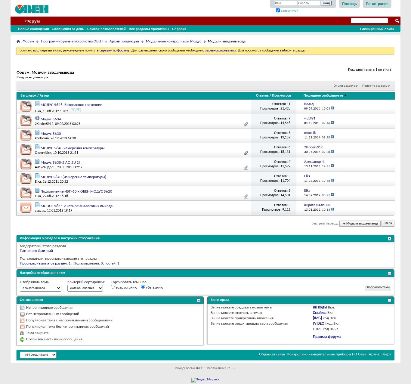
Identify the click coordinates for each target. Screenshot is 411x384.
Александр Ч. (45, 167)
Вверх (388, 223)
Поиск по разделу (374, 86)
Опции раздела (344, 86)
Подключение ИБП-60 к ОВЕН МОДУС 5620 (76, 192)
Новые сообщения (33, 29)
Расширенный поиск (377, 29)
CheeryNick (43, 153)
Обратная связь (272, 354)
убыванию (154, 288)
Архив (374, 354)
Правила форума (327, 337)
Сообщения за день (68, 29)
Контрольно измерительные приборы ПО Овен (326, 354)
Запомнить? (289, 10)
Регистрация (377, 4)
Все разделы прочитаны (149, 29)
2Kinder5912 (44, 124)
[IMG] (317, 318)
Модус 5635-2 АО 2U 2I (60, 163)
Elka (38, 111)
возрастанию (126, 288)
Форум (32, 21)
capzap (40, 210)
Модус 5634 (51, 119)
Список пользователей (106, 29)
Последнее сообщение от (323, 96)
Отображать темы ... (36, 282)
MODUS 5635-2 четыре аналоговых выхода (77, 206)
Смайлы (319, 313)
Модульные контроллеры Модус (173, 41)
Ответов (262, 96)
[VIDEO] (319, 324)
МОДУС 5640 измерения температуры (73, 148)
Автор (44, 96)
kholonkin (42, 138)
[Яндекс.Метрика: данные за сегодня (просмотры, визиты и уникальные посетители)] (205, 380)
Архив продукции (124, 41)
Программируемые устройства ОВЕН (72, 41)
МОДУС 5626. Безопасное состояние (71, 105)
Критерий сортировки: (86, 282)
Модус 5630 (51, 134)
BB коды (320, 307)
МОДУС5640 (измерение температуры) (73, 177)
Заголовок (28, 96)
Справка (179, 29)
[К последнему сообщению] (332, 108)
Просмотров (281, 96)
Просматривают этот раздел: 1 (45, 263)
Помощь (349, 4)
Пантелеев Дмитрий (36, 251)
